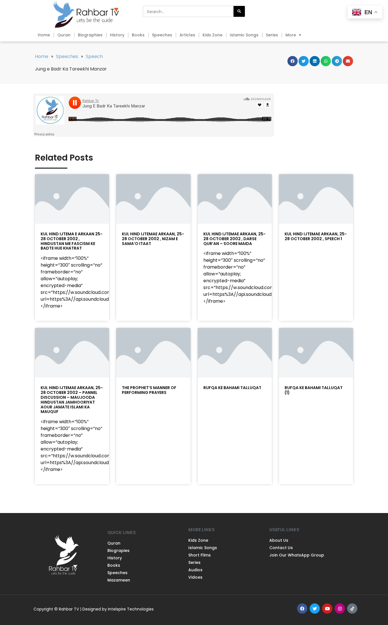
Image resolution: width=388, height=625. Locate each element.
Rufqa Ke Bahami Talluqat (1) (314, 390)
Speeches (162, 35)
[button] (292, 61)
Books (138, 35)
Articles (187, 35)
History (117, 35)
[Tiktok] (352, 608)
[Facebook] (302, 608)
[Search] (239, 11)
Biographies (90, 35)
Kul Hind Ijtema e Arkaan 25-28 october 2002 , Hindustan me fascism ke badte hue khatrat (72, 241)
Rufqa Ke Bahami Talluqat (232, 388)
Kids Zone (212, 35)
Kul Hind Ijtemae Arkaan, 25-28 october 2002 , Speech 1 (316, 236)
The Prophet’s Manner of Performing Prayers (149, 390)
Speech (94, 56)
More (290, 35)
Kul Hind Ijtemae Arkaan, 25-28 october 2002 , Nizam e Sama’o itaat (153, 238)
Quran (63, 35)
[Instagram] (340, 608)
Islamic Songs (244, 35)
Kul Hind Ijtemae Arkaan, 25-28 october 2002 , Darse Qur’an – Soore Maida (234, 238)
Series (272, 35)
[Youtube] (327, 608)
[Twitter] (315, 608)
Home (44, 35)
